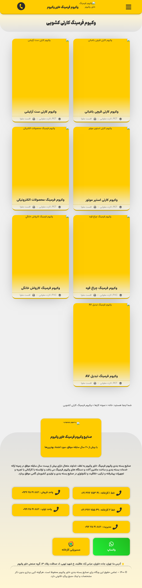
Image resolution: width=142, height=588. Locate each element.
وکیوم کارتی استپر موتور (102, 200)
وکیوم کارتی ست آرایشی (40, 111)
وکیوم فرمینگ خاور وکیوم (62, 7)
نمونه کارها (100, 405)
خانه (110, 405)
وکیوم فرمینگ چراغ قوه (101, 288)
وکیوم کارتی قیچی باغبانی (101, 111)
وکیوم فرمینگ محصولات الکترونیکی (40, 199)
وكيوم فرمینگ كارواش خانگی (40, 288)
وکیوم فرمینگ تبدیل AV (101, 376)
